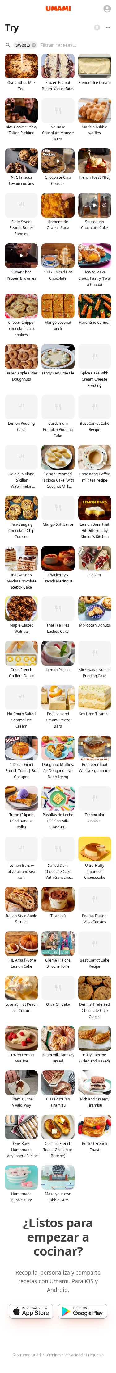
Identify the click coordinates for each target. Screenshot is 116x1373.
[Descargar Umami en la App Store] (31, 1311)
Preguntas (95, 1355)
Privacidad (74, 1355)
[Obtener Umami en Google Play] (82, 1311)
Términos (53, 1355)
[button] (25, 45)
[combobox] (71, 45)
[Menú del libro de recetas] (108, 27)
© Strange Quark (27, 1355)
